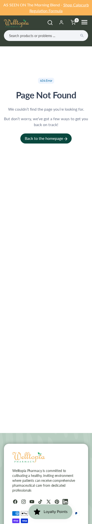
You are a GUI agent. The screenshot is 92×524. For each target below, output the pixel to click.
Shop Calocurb (76, 4)
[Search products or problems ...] (82, 35)
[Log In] (61, 22)
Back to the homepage (44, 138)
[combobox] (46, 35)
